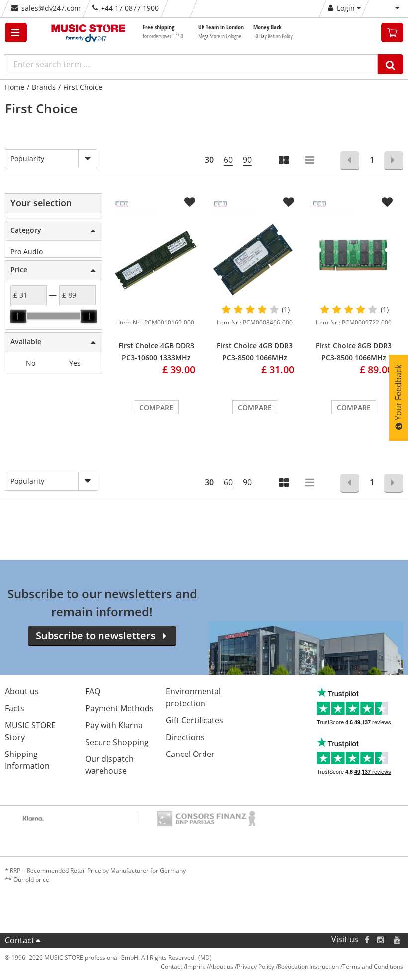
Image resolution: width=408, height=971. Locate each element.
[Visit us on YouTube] (397, 939)
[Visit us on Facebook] (367, 939)
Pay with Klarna (114, 725)
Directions (185, 737)
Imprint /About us (209, 966)
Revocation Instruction (308, 966)
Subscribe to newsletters (96, 635)
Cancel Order (190, 754)
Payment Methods (119, 708)
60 (228, 159)
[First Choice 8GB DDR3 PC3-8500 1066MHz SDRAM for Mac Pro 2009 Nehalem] (354, 259)
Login (346, 8)
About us (22, 691)
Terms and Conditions (372, 966)
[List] (310, 161)
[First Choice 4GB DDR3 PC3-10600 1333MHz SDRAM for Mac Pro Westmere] (156, 259)
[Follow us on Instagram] (381, 939)
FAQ (92, 691)
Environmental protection (193, 697)
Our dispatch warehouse (109, 765)
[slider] (18, 316)
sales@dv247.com (51, 8)
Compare (156, 407)
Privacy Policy (255, 966)
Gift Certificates (194, 720)
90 (247, 159)
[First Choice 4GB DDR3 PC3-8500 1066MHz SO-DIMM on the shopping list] (288, 202)
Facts (14, 708)
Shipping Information (27, 760)
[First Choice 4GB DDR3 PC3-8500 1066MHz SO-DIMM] (255, 259)
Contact (19, 940)
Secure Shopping (117, 742)
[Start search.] (390, 64)
